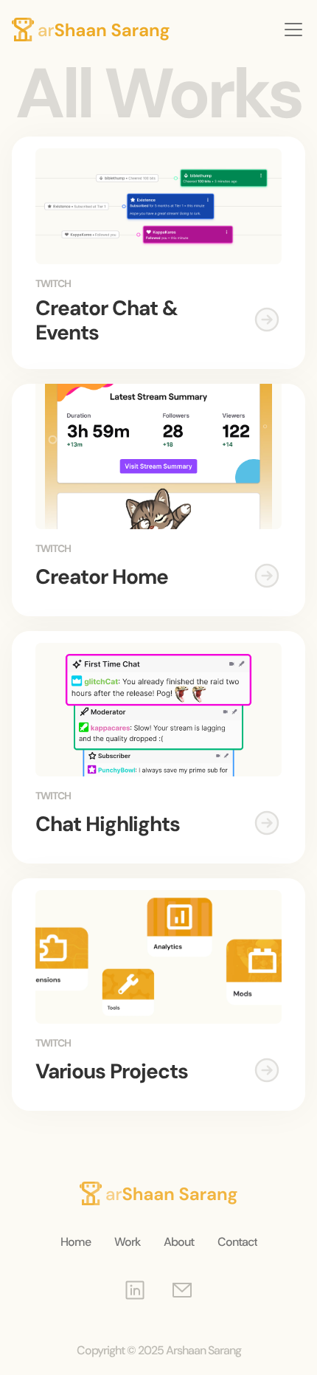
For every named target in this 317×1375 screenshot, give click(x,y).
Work (127, 1242)
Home (159, 55)
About (179, 1242)
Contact (237, 1242)
